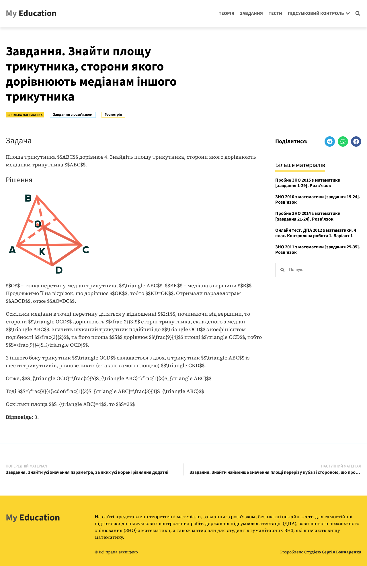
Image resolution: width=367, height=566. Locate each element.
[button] (357, 13)
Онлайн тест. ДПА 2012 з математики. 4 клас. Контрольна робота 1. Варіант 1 (315, 233)
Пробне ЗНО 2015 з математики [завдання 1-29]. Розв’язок (307, 183)
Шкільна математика (24, 115)
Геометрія (113, 114)
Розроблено (320, 552)
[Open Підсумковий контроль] (347, 13)
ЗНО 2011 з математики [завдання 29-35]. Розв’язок (317, 250)
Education (31, 13)
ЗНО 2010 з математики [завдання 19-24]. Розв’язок (317, 199)
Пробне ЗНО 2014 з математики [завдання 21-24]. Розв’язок (307, 216)
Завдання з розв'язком (73, 114)
